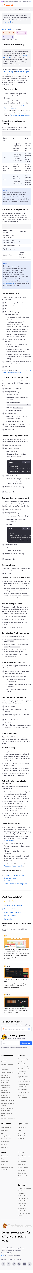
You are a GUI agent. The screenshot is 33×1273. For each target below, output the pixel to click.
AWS (2, 1133)
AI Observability (23, 1059)
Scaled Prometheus (24, 1081)
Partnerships (22, 1161)
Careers (20, 1159)
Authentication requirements (20, 115)
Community (4, 1161)
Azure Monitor (11, 29)
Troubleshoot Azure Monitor (13, 866)
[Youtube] (24, 1264)
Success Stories (23, 1167)
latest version (7, 22)
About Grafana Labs (24, 1156)
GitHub (20, 1130)
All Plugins (4, 1130)
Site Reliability (22, 1089)
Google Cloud (5, 1136)
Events (3, 1164)
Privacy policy (23, 1047)
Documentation (6, 28)
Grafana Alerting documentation (15, 875)
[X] (9, 1264)
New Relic (4, 1147)
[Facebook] (3, 1264)
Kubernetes (5, 1141)
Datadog (4, 1144)
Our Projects (22, 1127)
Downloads (21, 1133)
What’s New (5, 1116)
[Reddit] (30, 1264)
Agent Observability (7, 1072)
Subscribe (26, 1043)
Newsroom (21, 1164)
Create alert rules (10, 878)
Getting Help (22, 1173)
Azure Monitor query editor (13, 881)
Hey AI (20, 1178)
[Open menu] (30, 5)
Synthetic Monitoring (8, 1100)
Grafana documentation (18, 28)
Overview (4, 1059)
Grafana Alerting (7, 72)
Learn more (26, 1)
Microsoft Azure (6, 1139)
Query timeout (9, 840)
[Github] (19, 1264)
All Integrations (6, 1127)
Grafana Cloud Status (8, 1118)
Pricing (3, 1062)
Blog (2, 1159)
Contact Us (21, 1170)
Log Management (23, 1092)
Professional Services (25, 1176)
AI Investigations (6, 1113)
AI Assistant (5, 1069)
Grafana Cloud (17, 1236)
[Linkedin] (14, 1264)
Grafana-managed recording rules (15, 884)
